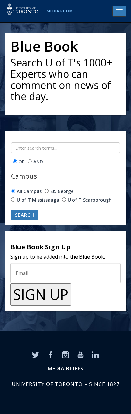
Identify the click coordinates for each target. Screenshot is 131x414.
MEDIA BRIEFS (66, 368)
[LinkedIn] (95, 354)
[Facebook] (50, 354)
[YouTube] (80, 354)
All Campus (29, 191)
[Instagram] (65, 354)
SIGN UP (40, 294)
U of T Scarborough (90, 200)
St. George (61, 191)
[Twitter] (35, 354)
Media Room (60, 11)
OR (21, 162)
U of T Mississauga (38, 200)
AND (38, 162)
